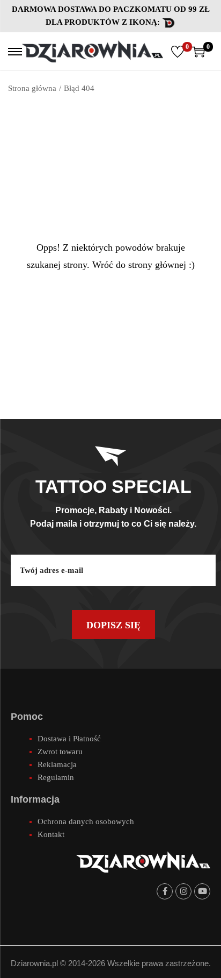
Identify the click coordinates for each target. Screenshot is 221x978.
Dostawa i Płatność (69, 738)
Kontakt (51, 834)
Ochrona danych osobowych (86, 821)
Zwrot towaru (60, 751)
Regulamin (56, 777)
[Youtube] (202, 891)
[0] (177, 51)
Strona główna (32, 88)
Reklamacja (57, 764)
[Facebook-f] (165, 891)
